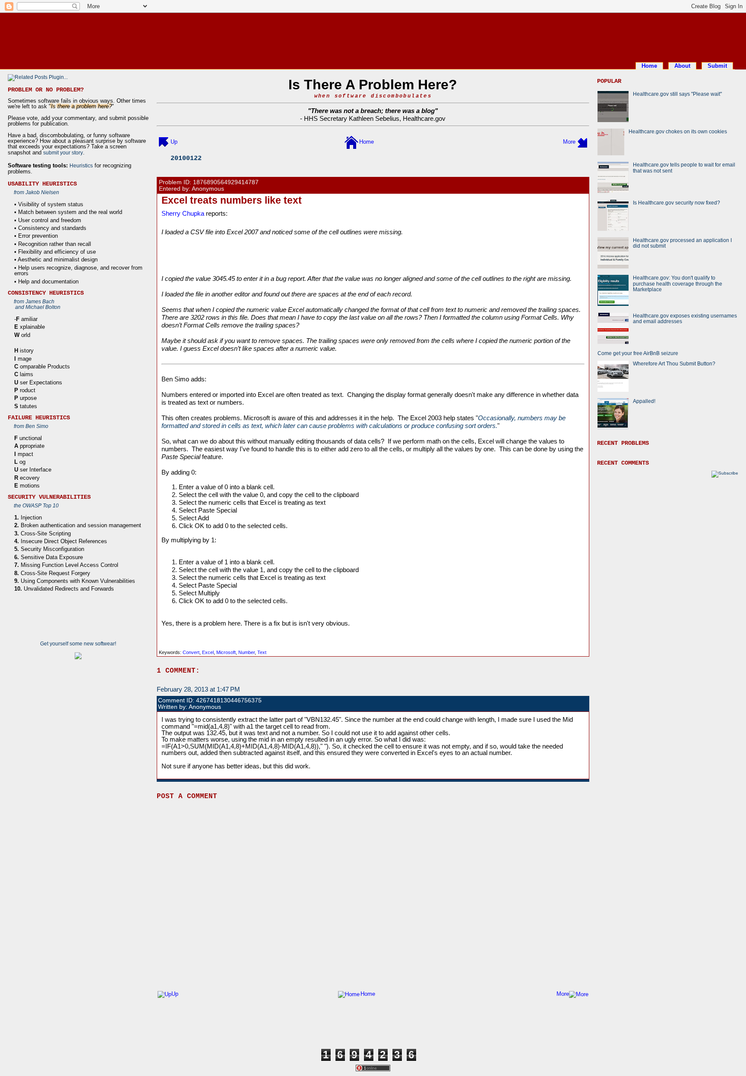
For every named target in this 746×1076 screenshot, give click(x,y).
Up (174, 141)
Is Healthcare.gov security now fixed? (676, 202)
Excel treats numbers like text (231, 200)
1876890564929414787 (226, 182)
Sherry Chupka (182, 213)
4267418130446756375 (229, 700)
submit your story (63, 152)
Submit (717, 66)
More (569, 141)
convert (191, 652)
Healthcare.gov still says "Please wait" (677, 94)
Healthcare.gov (424, 118)
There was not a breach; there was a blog (373, 110)
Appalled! (644, 401)
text (261, 652)
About (682, 66)
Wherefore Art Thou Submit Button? (674, 363)
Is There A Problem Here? (372, 84)
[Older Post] (582, 141)
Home (649, 66)
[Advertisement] (373, 35)
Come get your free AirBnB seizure (637, 353)
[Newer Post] (164, 141)
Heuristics (81, 165)
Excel (208, 652)
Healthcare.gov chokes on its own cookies (678, 131)
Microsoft (226, 652)
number (246, 652)
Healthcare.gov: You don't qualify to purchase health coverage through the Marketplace (677, 283)
